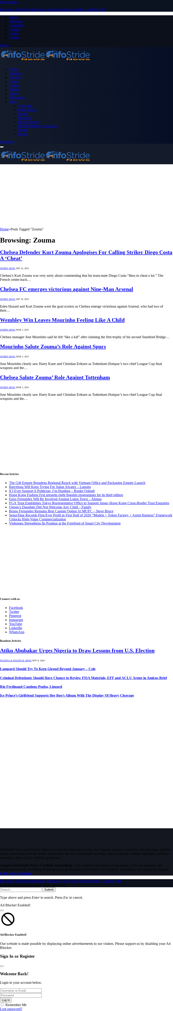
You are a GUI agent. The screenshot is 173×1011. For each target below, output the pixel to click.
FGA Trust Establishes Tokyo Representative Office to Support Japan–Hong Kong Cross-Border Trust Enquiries (89, 503)
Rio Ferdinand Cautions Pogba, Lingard (31, 687)
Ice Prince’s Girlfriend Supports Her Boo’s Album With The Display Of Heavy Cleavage (67, 695)
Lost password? (11, 1009)
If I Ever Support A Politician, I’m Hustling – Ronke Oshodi (52, 491)
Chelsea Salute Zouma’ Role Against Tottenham (55, 377)
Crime (13, 81)
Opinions (24, 118)
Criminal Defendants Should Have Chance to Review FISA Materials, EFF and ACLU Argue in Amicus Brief (83, 678)
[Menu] (2, 147)
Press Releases (28, 122)
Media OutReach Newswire (38, 126)
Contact (14, 37)
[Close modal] (2, 910)
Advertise (16, 21)
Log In (6, 1000)
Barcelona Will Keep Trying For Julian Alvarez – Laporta (50, 487)
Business (15, 73)
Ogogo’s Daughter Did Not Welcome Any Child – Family (50, 507)
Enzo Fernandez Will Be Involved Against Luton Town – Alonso (55, 499)
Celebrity (15, 77)
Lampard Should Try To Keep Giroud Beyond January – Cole (48, 669)
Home (13, 69)
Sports (13, 93)
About (13, 17)
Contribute (16, 25)
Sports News (7, 268)
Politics (14, 89)
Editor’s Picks (28, 110)
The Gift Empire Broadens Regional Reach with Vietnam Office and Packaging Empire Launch (77, 483)
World (22, 130)
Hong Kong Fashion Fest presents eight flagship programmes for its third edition (66, 495)
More (13, 102)
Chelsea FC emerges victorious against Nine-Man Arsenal (66, 289)
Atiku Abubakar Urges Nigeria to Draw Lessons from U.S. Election (77, 650)
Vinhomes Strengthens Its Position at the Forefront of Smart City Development (65, 523)
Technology (17, 97)
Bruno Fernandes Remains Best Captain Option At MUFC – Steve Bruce (61, 511)
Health (22, 114)
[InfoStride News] (45, 61)
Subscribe (7, 142)
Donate (14, 29)
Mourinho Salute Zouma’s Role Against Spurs (53, 346)
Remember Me (16, 1005)
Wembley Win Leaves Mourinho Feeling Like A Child (62, 320)
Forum (13, 33)
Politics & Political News (16, 660)
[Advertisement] (86, 195)
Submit (49, 889)
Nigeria (14, 85)
